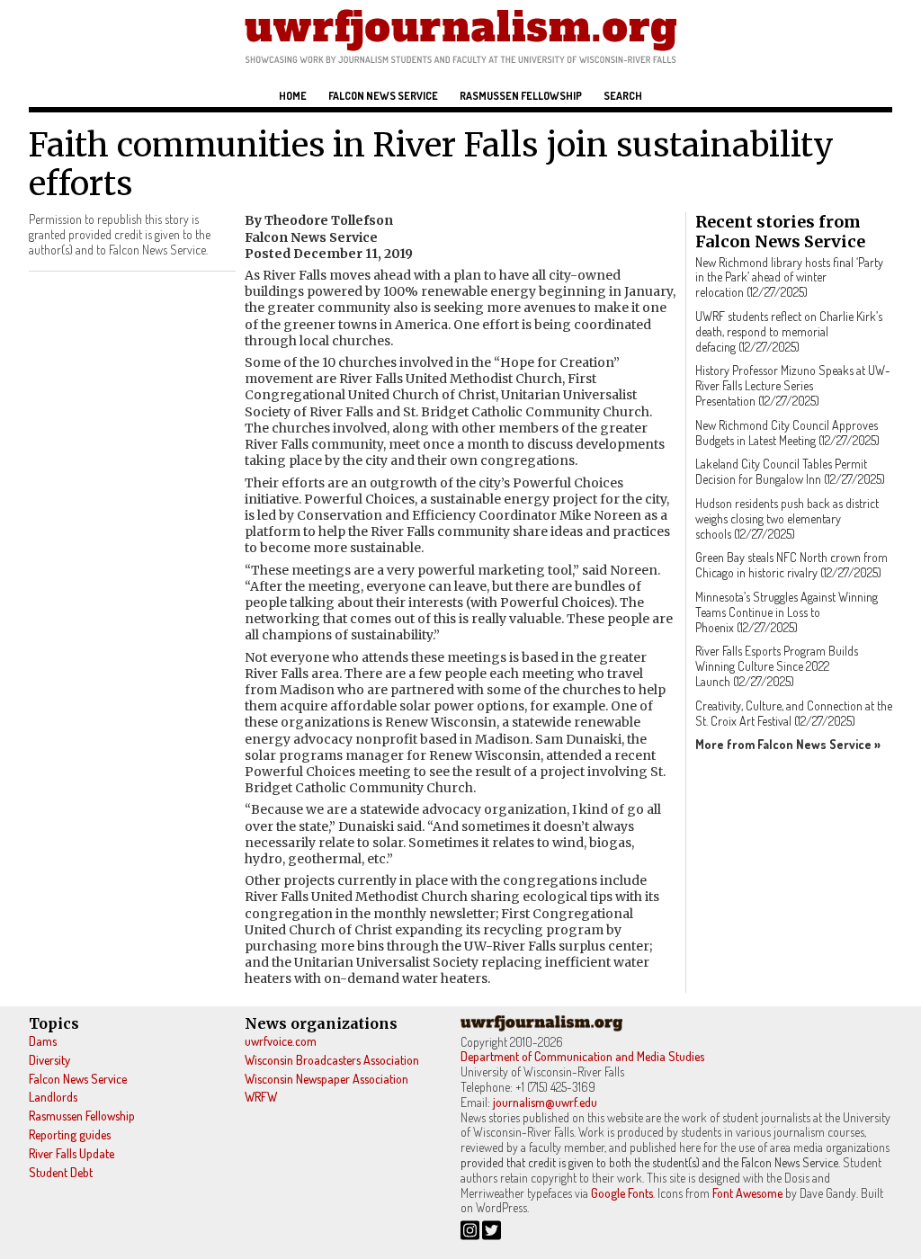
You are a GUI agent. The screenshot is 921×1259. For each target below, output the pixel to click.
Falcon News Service (383, 96)
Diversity (49, 1059)
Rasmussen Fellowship (521, 96)
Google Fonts (622, 1193)
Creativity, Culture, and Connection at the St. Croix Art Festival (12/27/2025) (793, 713)
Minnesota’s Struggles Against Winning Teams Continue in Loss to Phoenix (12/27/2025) (786, 612)
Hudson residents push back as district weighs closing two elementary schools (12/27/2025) (787, 518)
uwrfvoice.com (281, 1041)
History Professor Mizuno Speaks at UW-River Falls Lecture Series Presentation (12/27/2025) (792, 385)
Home (293, 96)
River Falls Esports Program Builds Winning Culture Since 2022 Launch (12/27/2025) (776, 666)
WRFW (261, 1096)
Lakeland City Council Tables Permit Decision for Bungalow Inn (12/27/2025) (790, 471)
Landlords (53, 1096)
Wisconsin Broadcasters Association (332, 1059)
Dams (43, 1041)
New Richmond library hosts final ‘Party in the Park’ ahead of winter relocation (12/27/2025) (789, 277)
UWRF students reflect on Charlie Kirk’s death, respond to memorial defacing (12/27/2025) (788, 331)
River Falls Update (71, 1153)
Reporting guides (70, 1134)
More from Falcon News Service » (788, 744)
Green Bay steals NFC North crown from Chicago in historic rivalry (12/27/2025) (791, 564)
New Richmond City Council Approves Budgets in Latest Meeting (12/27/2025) (787, 432)
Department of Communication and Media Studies (582, 1056)
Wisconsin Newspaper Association (326, 1078)
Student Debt (61, 1172)
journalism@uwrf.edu (545, 1102)
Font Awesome (747, 1193)
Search (623, 96)
